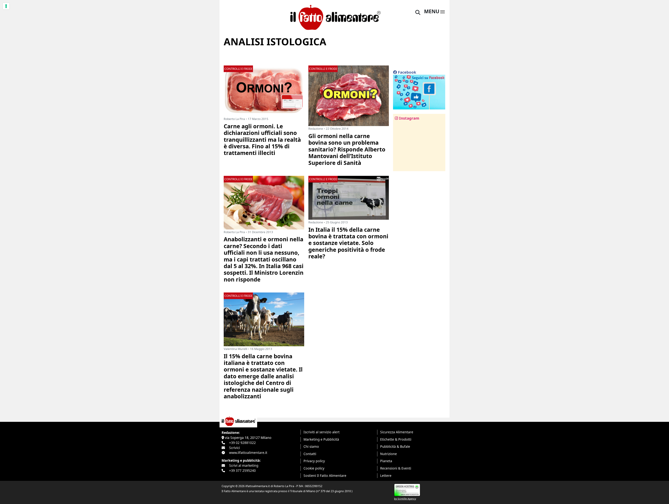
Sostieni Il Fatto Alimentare (324, 475)
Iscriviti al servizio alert (321, 432)
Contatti (309, 453)
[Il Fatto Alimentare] (334, 17)
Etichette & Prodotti (395, 439)
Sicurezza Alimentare (396, 432)
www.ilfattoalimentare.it (248, 452)
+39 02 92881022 (242, 442)
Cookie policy (313, 468)
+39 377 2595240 (242, 470)
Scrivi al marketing (243, 465)
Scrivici (234, 447)
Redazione (315, 129)
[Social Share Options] (398, 166)
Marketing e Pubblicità (321, 439)
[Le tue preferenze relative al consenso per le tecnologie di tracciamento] (6, 6)
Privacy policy (314, 461)
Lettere (385, 475)
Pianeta (386, 461)
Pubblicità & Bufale (395, 446)
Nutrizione (388, 453)
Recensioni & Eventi (395, 468)
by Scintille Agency (405, 498)
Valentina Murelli (235, 349)
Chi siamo (311, 446)
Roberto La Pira (234, 119)
